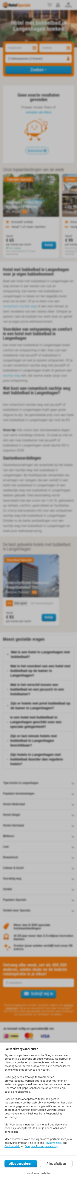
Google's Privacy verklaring (41, 1146)
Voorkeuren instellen (38, 1173)
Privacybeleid (53, 1142)
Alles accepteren (20, 1164)
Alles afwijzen (56, 1164)
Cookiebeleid (12, 1146)
